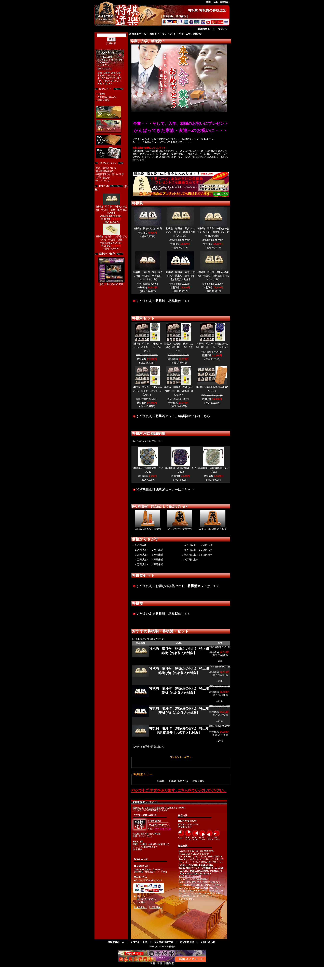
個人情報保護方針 (105, 171)
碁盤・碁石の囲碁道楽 (111, 284)
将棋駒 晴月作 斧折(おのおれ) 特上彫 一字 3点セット (147, 347)
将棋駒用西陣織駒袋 (148, 433)
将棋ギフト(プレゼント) (162, 34)
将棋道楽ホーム (206, 29)
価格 (219, 643)
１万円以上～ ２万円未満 (147, 549)
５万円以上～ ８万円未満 (197, 545)
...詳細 (219, 661)
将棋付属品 (103, 100)
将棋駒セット (143, 318)
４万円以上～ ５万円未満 (147, 564)
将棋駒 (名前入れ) (107, 97)
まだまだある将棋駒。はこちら (163, 301)
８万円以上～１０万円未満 (197, 549)
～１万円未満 (139, 545)
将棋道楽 (171, 946)
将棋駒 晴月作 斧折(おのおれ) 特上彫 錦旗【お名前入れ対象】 (111, 209)
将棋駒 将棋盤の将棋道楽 (207, 10)
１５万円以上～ (190, 559)
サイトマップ (103, 180)
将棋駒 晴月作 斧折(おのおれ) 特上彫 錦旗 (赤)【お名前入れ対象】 (213, 276)
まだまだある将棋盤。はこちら (163, 614)
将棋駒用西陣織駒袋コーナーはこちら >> (165, 489)
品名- (179, 643)
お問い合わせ (103, 177)
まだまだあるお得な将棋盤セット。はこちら (178, 586)
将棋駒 (101, 93)
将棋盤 (137, 603)
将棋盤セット (143, 575)
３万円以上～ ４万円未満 (147, 559)
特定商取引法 (187, 942)
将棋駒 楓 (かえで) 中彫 (148, 228)
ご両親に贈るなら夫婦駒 (148, 528)
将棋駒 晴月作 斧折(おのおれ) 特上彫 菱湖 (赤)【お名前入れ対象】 (180, 276)
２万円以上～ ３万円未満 (147, 554)
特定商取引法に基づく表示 (110, 174)
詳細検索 (111, 43)
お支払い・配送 (139, 942)
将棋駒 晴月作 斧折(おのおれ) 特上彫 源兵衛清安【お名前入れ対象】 (213, 232)
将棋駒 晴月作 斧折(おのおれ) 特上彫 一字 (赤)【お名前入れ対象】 (147, 276)
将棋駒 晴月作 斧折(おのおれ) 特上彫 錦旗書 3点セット (147, 391)
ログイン (222, 29)
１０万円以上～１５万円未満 (197, 554)
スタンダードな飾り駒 (180, 528)
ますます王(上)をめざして (213, 528)
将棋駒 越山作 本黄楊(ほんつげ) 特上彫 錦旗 (111, 238)
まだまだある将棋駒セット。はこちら (173, 416)
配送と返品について (106, 168)
